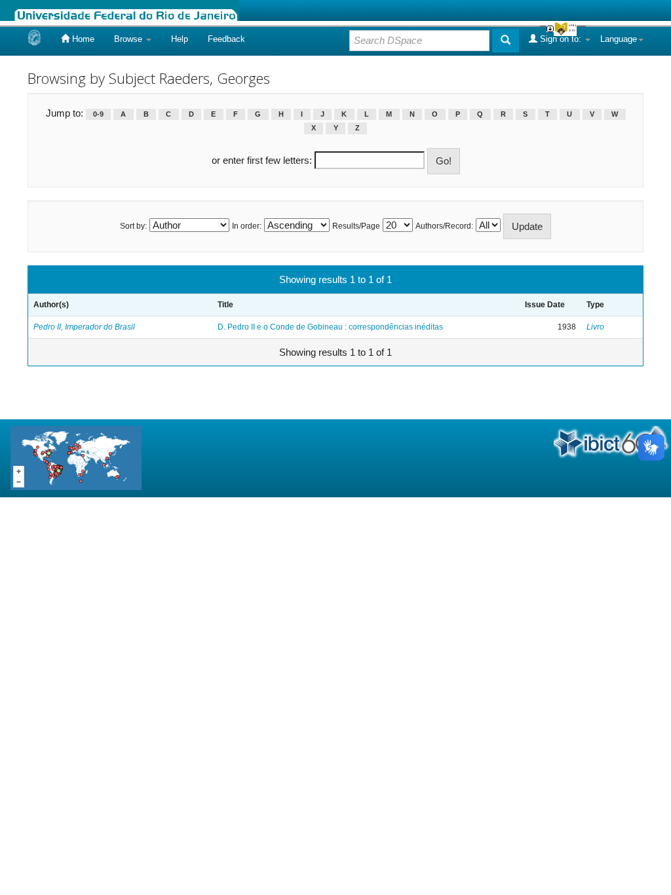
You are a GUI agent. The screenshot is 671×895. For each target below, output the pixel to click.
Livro (595, 327)
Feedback (226, 39)
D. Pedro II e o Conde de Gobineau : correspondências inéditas (330, 327)
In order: (246, 226)
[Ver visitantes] (76, 458)
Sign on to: (560, 39)
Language (618, 39)
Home (81, 39)
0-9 (98, 114)
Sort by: (133, 226)
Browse (129, 39)
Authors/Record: (444, 226)
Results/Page (356, 226)
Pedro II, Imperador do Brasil (84, 327)
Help (179, 39)
